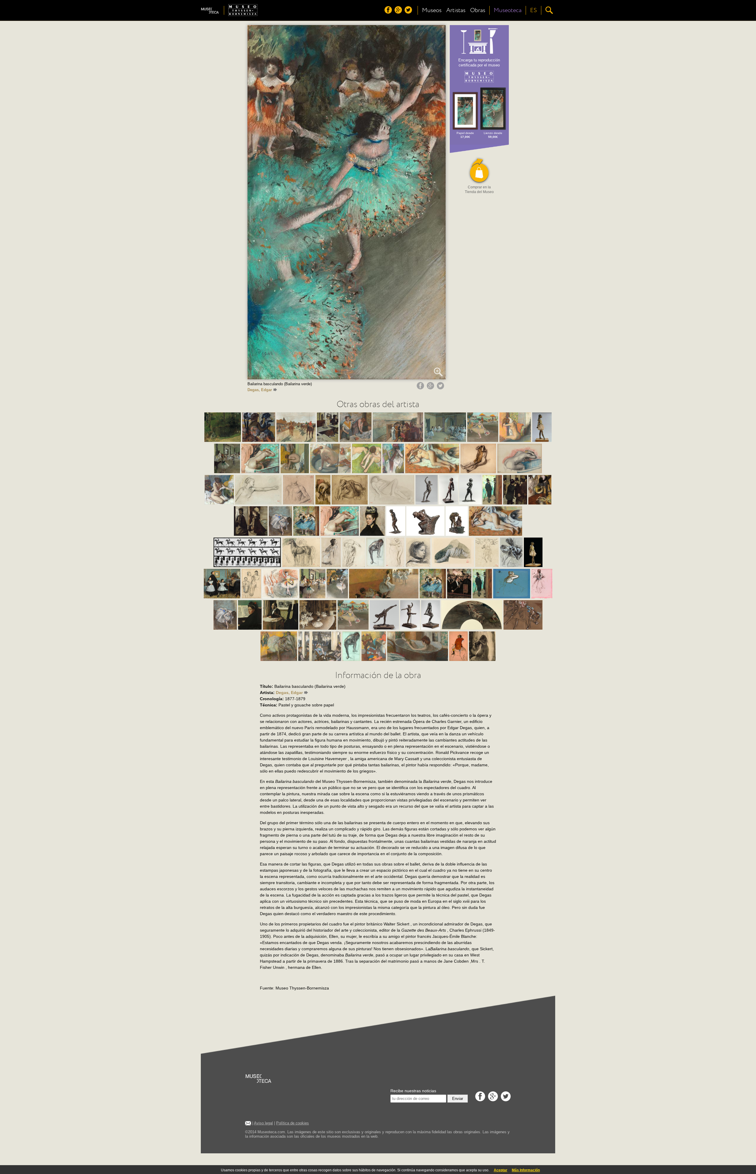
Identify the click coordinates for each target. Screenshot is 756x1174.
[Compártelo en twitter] (441, 388)
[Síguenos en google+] (399, 12)
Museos (431, 10)
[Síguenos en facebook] (388, 12)
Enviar (457, 1098)
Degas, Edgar (259, 390)
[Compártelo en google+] (431, 388)
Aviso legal (263, 1123)
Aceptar (500, 1170)
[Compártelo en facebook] (421, 388)
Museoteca (508, 10)
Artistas (455, 10)
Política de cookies (292, 1123)
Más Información (526, 1170)
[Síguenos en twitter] (409, 12)
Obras (477, 10)
